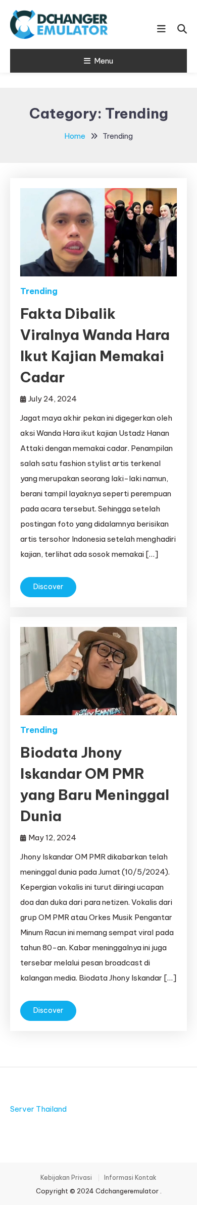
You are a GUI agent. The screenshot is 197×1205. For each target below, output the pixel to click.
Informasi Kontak (130, 1177)
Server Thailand (38, 1109)
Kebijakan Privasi (66, 1177)
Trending (39, 291)
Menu (103, 61)
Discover (48, 586)
